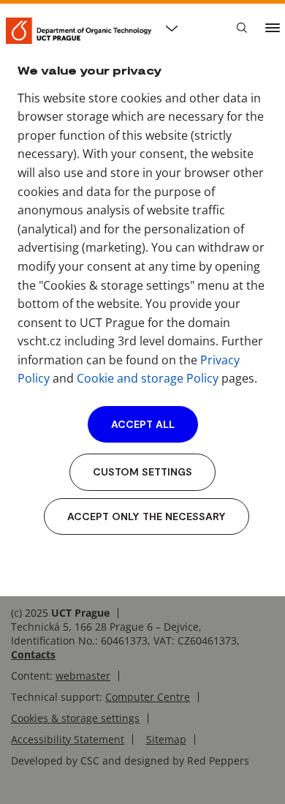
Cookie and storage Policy (147, 378)
